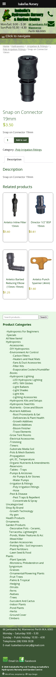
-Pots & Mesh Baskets (22, 452)
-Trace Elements (21, 431)
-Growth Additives (22, 421)
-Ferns (12, 590)
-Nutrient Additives (20, 411)
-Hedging (14, 583)
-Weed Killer (16, 539)
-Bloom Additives (22, 424)
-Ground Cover (17, 615)
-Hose (15, 490)
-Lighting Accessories (24, 397)
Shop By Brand (14, 507)
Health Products (15, 518)
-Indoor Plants (17, 604)
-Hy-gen (14, 514)
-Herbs (13, 611)
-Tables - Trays (18, 469)
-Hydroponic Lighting (21, 376)
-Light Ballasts (20, 387)
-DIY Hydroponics (19, 348)
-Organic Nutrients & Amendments (29, 463)
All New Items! (14, 338)
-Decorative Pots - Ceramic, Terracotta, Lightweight (25, 530)
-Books (13, 373)
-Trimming (15, 442)
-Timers (13, 445)
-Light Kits (18, 393)
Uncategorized (14, 504)
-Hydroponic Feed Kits (22, 404)
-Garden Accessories (21, 542)
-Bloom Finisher (21, 428)
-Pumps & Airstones (20, 473)
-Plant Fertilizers (18, 549)
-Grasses (14, 570)
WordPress (9, 674)
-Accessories (16, 345)
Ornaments (12, 521)
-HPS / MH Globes (22, 383)
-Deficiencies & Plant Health (28, 418)
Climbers (14, 618)
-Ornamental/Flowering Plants (26, 573)
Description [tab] (14, 159)
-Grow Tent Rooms (20, 435)
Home (6, 46)
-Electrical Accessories (21, 438)
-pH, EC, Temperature (22, 459)
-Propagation (17, 456)
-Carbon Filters (21, 355)
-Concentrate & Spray (24, 500)
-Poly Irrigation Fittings (28, 149)
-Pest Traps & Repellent (26, 497)
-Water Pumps (20, 480)
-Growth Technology (21, 511)
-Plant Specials (17, 559)
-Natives (14, 594)
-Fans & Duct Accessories (26, 362)
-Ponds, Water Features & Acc (26, 535)
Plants (9, 556)
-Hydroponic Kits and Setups (25, 400)
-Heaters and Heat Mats (26, 359)
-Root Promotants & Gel (26, 414)
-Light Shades (20, 390)
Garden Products (16, 525)
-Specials (11, 335)
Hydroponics (17, 46)
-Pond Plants (16, 608)
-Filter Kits (18, 366)
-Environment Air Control (23, 352)
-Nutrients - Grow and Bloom (26, 407)
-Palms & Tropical (19, 580)
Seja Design (32, 674)
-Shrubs (13, 587)
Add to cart (21, 140)
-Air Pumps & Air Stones (26, 476)
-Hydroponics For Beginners (22, 331)
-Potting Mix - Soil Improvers (26, 545)
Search (43, 317)
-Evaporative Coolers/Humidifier (31, 369)
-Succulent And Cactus (22, 601)
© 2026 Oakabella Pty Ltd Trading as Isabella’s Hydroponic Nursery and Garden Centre (25, 668)
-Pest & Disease (18, 494)
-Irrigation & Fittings (37, 46)
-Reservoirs (15, 466)
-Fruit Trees (16, 576)
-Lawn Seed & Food (20, 552)
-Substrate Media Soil (21, 449)
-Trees (13, 597)
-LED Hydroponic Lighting (27, 380)
